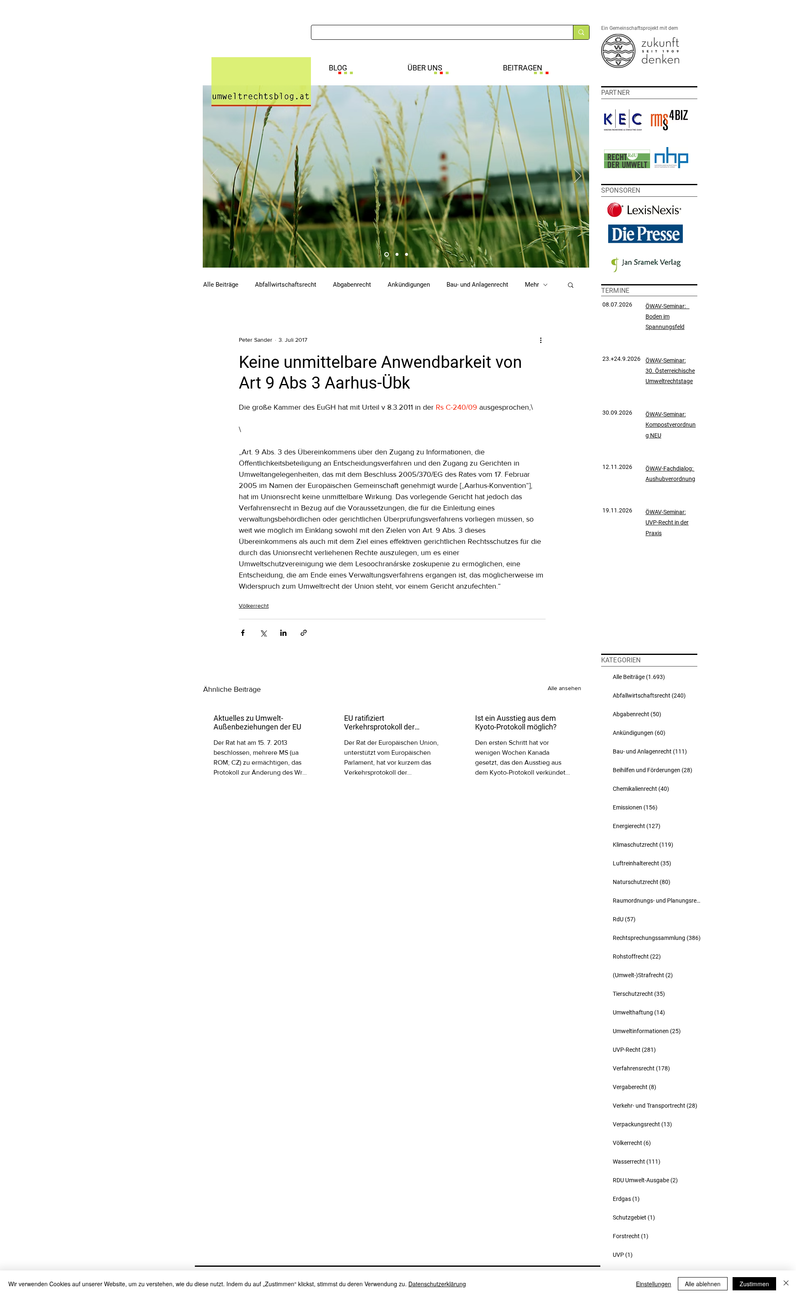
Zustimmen (754, 1284)
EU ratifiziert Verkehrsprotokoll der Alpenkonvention (379, 722)
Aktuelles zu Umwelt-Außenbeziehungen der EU (257, 722)
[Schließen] (786, 1283)
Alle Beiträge (220, 284)
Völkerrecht (254, 605)
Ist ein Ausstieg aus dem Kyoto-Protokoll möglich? (516, 722)
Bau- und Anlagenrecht (477, 284)
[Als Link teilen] (304, 633)
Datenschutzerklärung (437, 1284)
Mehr (532, 284)
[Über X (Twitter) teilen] (263, 633)
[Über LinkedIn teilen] (283, 633)
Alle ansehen (564, 688)
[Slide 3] (406, 254)
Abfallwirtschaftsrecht (285, 284)
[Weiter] (577, 176)
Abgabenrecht (352, 284)
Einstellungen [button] (653, 1284)
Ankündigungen (409, 284)
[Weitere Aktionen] (541, 340)
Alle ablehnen (703, 1284)
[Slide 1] (386, 254)
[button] (571, 284)
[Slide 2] (397, 254)
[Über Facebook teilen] (243, 633)
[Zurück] (214, 176)
